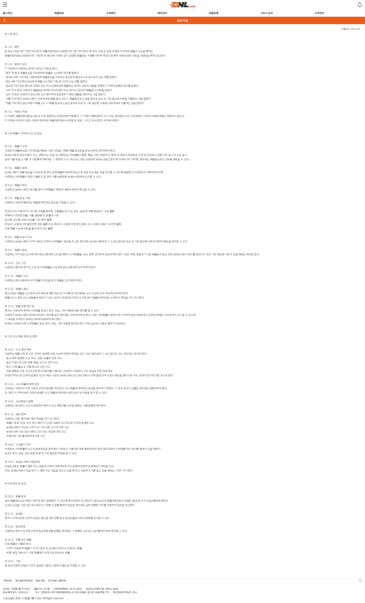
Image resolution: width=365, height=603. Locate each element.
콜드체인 (7, 13)
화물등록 (213, 13)
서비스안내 (266, 13)
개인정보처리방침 (24, 580)
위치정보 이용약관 (57, 580)
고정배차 (110, 13)
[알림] (359, 4)
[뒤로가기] (4, 20)
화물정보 (59, 13)
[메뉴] (5, 4)
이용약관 (7, 580)
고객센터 (319, 13)
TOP (360, 581)
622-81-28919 (76, 588)
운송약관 (40, 580)
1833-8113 (23, 592)
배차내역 (162, 13)
